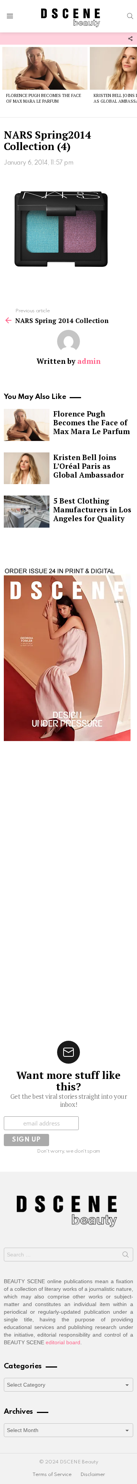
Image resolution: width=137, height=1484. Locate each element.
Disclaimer (92, 1474)
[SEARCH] (130, 16)
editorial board (63, 1342)
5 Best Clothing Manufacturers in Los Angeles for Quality (92, 509)
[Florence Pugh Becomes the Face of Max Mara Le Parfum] (45, 68)
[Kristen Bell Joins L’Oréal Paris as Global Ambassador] (26, 468)
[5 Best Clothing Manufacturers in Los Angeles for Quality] (26, 512)
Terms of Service (52, 1474)
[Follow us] (130, 38)
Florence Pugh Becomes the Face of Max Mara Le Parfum (43, 98)
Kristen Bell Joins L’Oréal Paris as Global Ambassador (88, 466)
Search (125, 1256)
